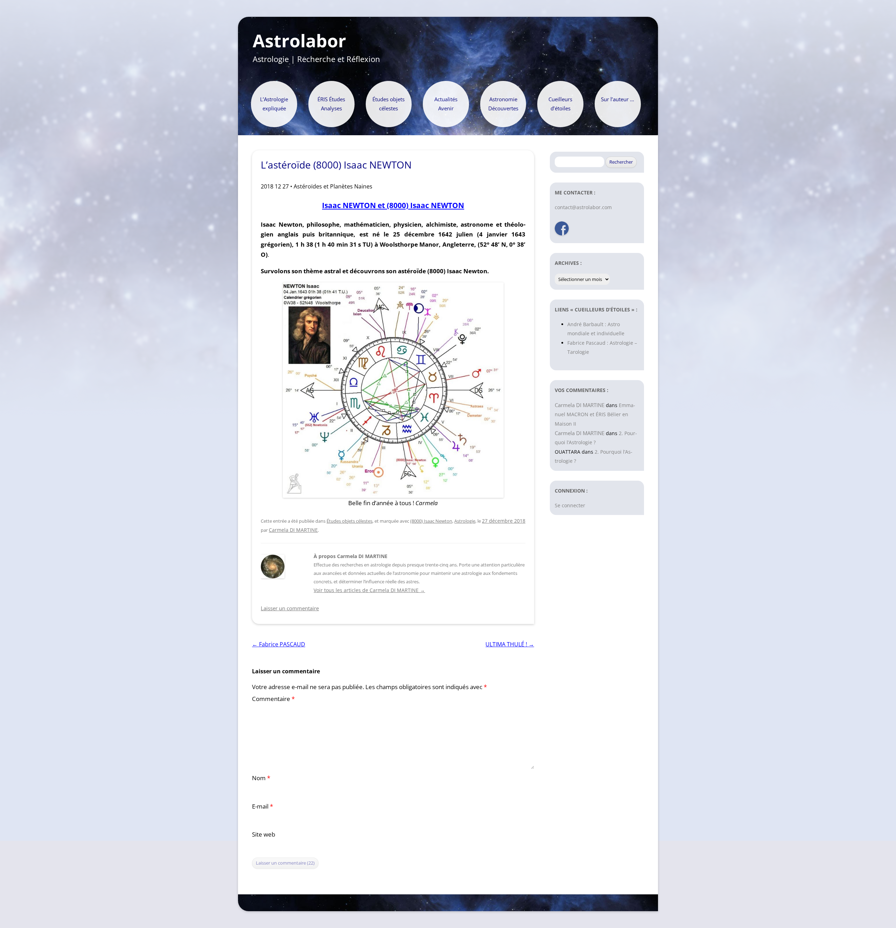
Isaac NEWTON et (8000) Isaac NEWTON (393, 205)
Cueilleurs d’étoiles (560, 104)
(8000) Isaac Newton (431, 521)
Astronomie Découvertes (503, 104)
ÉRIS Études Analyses (331, 104)
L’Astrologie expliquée (274, 104)
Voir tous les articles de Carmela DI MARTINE (369, 590)
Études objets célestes (388, 104)
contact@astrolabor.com (583, 207)
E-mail (262, 806)
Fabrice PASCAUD (278, 644)
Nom (261, 778)
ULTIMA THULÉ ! (509, 644)
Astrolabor (299, 41)
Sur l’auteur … (617, 99)
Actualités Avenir (445, 104)
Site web (263, 834)
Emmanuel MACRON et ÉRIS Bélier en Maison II (595, 414)
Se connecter (570, 505)
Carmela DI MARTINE (293, 530)
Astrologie (464, 521)
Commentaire (273, 699)
